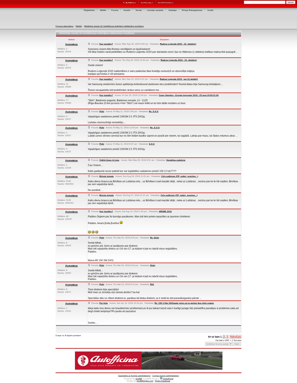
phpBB (139, 379)
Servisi (139, 10)
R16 (152, 284)
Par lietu (103, 303)
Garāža (126, 10)
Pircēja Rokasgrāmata (192, 10)
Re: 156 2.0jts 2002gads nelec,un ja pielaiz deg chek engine (184, 303)
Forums (114, 10)
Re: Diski (154, 238)
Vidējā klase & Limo (109, 160)
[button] (148, 360)
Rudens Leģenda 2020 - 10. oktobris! (178, 44)
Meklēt (103, 10)
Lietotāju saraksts (155, 10)
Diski (152, 265)
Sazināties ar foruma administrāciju (134, 376)
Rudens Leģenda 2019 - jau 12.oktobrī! (179, 79)
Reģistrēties (89, 10)
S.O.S (152, 144)
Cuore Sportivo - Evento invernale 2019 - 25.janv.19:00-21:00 (189, 95)
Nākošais (235, 336)
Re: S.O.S (153, 111)
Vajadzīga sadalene (175, 160)
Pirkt (101, 111)
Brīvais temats (106, 176)
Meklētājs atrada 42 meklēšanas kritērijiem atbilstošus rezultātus (114, 26)
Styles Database (162, 381)
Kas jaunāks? (106, 44)
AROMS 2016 (165, 211)
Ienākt (210, 10)
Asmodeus (71, 44)
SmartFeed (168, 379)
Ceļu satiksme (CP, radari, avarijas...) (179, 176)
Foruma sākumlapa (64, 26)
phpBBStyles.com (145, 381)
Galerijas (173, 10)
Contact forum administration (165, 376)
